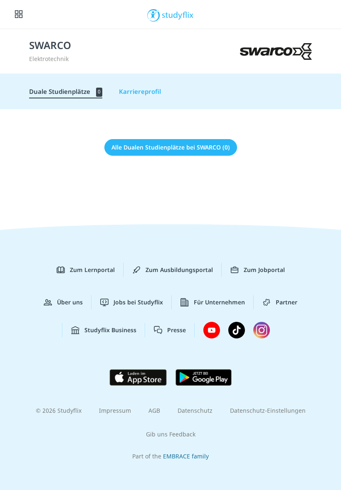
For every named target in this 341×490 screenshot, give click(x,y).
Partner (286, 302)
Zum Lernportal (92, 270)
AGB (154, 410)
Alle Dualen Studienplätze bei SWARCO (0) (170, 147)
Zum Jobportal (264, 270)
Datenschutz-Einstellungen (268, 410)
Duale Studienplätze (65, 91)
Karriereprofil (140, 91)
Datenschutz (195, 410)
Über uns (70, 302)
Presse (176, 330)
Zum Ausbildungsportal (179, 270)
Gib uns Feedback (170, 434)
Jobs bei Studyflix (138, 302)
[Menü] (19, 14)
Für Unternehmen (219, 302)
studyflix (178, 14)
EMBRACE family (186, 456)
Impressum (115, 410)
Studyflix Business (110, 330)
